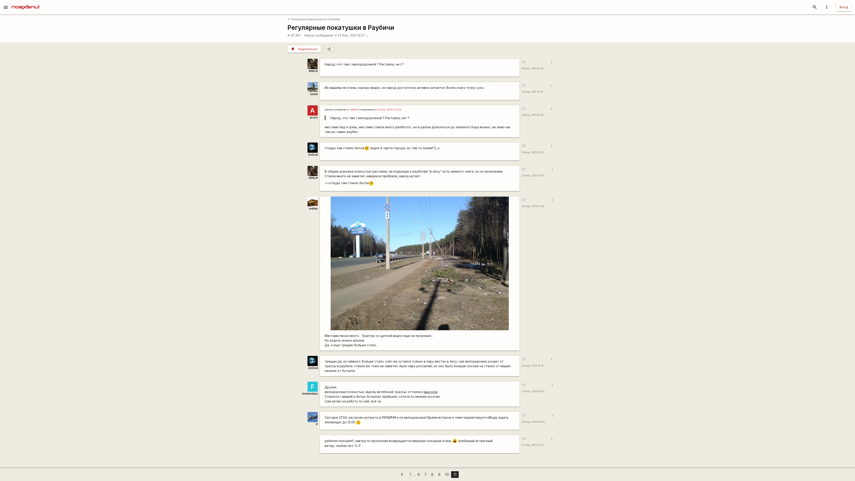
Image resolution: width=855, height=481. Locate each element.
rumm (314, 94)
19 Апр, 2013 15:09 (533, 68)
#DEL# (313, 71)
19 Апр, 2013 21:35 (533, 152)
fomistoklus (310, 393)
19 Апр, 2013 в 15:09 (389, 109)
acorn (314, 117)
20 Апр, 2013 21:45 (533, 175)
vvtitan (313, 208)
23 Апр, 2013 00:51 (533, 391)
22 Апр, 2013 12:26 (533, 206)
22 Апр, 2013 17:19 (532, 365)
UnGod (313, 154)
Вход (844, 7)
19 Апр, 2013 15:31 (532, 91)
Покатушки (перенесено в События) (313, 19)
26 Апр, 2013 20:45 (533, 421)
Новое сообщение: (319, 35)
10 (447, 474)
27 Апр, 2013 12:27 (353, 35)
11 (454, 474)
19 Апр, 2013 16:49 (533, 115)
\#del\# (354, 109)
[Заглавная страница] (25, 3)
